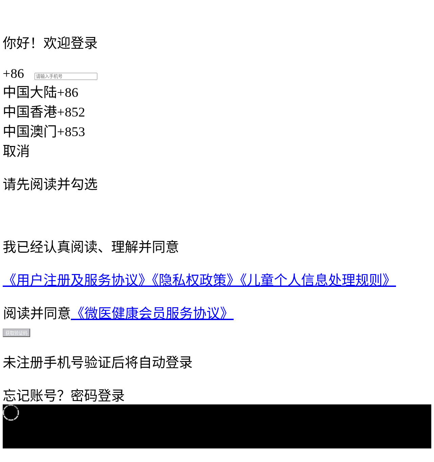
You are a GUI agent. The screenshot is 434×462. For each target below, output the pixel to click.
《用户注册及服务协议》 (77, 280)
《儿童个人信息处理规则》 (318, 280)
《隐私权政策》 (196, 280)
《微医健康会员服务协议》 (152, 313)
